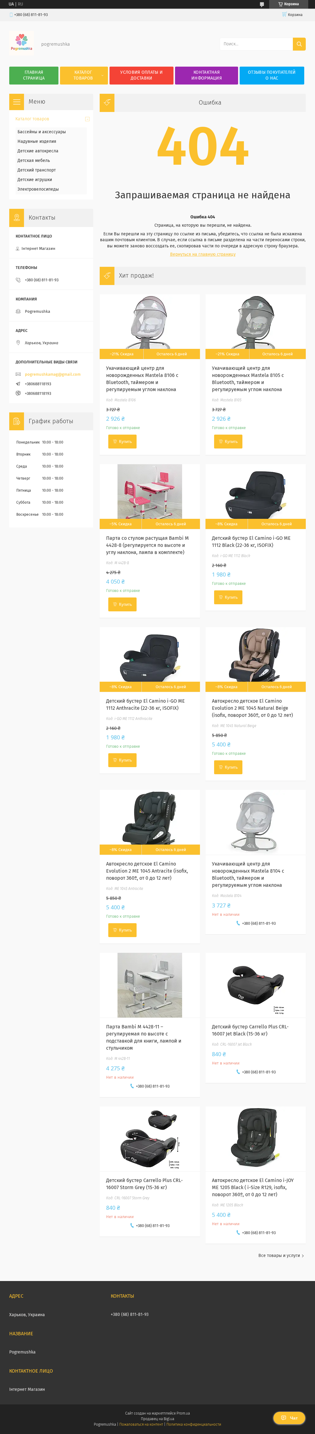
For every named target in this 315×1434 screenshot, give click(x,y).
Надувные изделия (37, 141)
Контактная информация (206, 75)
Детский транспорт (37, 170)
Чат (294, 1417)
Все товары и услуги (279, 1256)
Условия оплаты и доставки (141, 75)
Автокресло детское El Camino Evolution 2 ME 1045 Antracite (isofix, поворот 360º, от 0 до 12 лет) (147, 871)
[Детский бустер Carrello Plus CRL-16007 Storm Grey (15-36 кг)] (150, 1138)
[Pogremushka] (21, 54)
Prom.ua (183, 1413)
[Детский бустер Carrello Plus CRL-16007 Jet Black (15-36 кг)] (255, 985)
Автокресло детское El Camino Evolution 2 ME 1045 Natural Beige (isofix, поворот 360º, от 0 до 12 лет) (252, 708)
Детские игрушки (35, 180)
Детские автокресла (38, 151)
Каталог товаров (83, 75)
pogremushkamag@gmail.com (53, 375)
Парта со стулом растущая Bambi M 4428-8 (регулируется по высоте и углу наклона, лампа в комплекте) (147, 545)
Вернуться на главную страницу (203, 254)
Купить (125, 441)
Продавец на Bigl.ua (157, 1419)
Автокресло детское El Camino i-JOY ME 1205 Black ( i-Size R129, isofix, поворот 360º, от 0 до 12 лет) (253, 1187)
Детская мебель (34, 161)
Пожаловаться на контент (141, 1425)
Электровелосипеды (38, 189)
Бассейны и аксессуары (42, 132)
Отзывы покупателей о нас (272, 75)
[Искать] (299, 44)
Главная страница (34, 75)
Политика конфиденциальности (193, 1425)
